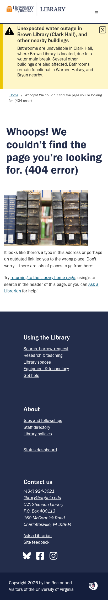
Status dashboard (40, 449)
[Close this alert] (102, 30)
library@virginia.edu (42, 497)
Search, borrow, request (46, 348)
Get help (31, 375)
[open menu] (98, 12)
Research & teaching (43, 355)
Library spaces (37, 362)
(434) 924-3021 (39, 491)
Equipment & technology (46, 368)
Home (13, 95)
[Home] (34, 9)
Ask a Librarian (38, 535)
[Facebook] (41, 554)
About (32, 409)
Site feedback (37, 542)
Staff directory (37, 427)
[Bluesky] (28, 554)
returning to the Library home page (42, 277)
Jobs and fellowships (43, 420)
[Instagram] (54, 554)
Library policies (38, 433)
